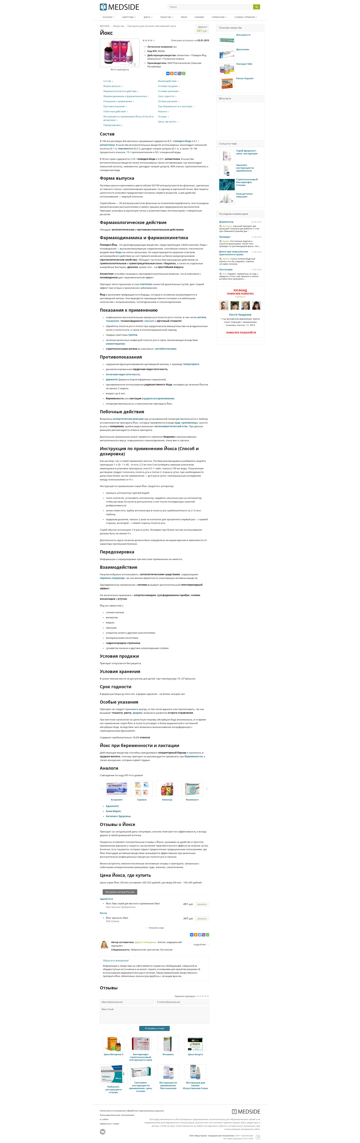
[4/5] (151, 40)
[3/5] (148, 40)
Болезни (107, 17)
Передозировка (112, 125)
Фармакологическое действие (120, 91)
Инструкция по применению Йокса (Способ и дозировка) (128, 118)
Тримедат (225, 237)
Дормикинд (226, 221)
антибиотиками (165, 348)
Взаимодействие (167, 81)
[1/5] (143, 40)
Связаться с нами (109, 1123)
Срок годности (166, 96)
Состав (107, 81)
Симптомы (128, 17)
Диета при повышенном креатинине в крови (233, 253)
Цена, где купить (167, 121)
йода (118, 252)
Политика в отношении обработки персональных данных (132, 1110)
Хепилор (167, 799)
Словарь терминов (244, 17)
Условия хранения (168, 91)
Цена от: (202, 29)
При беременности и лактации (175, 106)
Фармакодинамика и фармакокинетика (125, 96)
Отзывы (162, 116)
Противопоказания (114, 106)
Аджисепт (112, 806)
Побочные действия (114, 111)
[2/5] (146, 40)
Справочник (218, 17)
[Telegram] (175, 73)
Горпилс (142, 799)
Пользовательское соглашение (117, 1115)
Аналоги (162, 111)
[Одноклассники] (172, 73)
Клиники (199, 17)
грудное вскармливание (158, 398)
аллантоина (107, 144)
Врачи (184, 17)
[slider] (202, 996)
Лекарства (165, 17)
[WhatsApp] (183, 73)
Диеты (147, 17)
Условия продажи (168, 86)
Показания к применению (117, 101)
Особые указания (167, 101)
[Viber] (179, 73)
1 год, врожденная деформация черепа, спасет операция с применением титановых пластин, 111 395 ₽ (240, 320)
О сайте (104, 1119)
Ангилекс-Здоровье (118, 816)
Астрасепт (117, 799)
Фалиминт (192, 799)
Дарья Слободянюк (145, 942)
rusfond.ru (240, 296)
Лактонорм (225, 269)
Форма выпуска (112, 86)
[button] (207, 788)
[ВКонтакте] (168, 73)
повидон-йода (182, 141)
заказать (202, 904)
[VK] (102, 1132)
